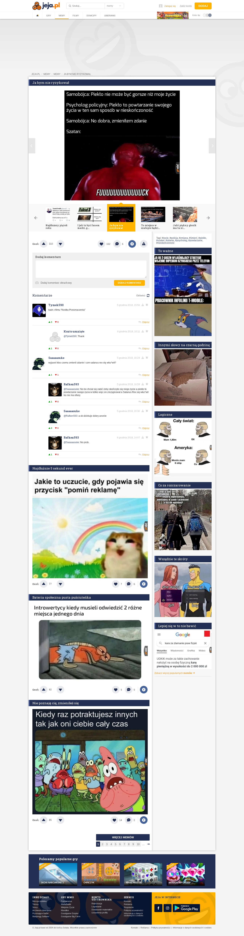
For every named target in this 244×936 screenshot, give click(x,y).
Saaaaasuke (56, 358)
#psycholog (181, 240)
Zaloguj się (170, 6)
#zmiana (183, 238)
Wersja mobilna (39, 901)
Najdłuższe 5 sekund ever (52, 468)
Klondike (65, 910)
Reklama (128, 904)
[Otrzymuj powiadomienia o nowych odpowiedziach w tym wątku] (147, 305)
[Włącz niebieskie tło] (210, 15)
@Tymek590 (70, 336)
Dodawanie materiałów (102, 910)
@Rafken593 (70, 416)
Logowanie (96, 907)
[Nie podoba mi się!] (65, 244)
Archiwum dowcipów (41, 910)
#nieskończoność (165, 243)
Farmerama (66, 901)
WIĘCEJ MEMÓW (123, 837)
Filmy (76, 15)
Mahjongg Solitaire (40, 916)
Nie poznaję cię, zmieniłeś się (55, 703)
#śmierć (193, 238)
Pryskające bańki (40, 913)
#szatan (160, 240)
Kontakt (127, 901)
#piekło (202, 238)
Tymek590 (56, 305)
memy (46, 74)
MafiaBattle (66, 904)
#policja (174, 238)
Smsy (35, 907)
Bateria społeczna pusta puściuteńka (61, 597)
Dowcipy (91, 15)
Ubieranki (109, 15)
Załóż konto (186, 6)
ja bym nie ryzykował (77, 74)
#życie (165, 238)
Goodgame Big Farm (70, 916)
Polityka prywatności (133, 910)
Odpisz (145, 322)
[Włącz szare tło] (207, 15)
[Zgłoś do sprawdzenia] (143, 244)
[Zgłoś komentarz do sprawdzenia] (143, 305)
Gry (48, 15)
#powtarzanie (195, 240)
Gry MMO (67, 897)
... (143, 844)
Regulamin (129, 907)
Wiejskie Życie (67, 907)
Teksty (35, 904)
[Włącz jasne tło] (204, 15)
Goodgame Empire (69, 913)
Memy (62, 15)
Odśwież (140, 295)
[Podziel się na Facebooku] (132, 244)
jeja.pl (35, 74)
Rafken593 (71, 384)
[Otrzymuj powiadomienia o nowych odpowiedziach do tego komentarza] (147, 331)
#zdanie (170, 240)
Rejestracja (97, 904)
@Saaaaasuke (71, 389)
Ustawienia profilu (100, 913)
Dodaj (203, 5)
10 (138, 844)
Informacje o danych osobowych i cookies (133, 914)
